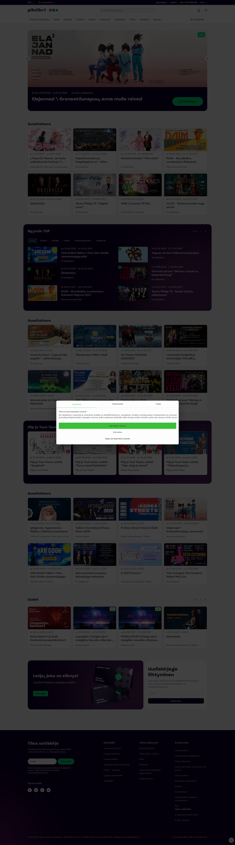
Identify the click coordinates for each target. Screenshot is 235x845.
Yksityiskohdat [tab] (117, 404)
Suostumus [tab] (76, 404)
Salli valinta (117, 432)
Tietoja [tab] (158, 404)
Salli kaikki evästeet (117, 426)
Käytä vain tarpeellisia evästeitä (117, 439)
